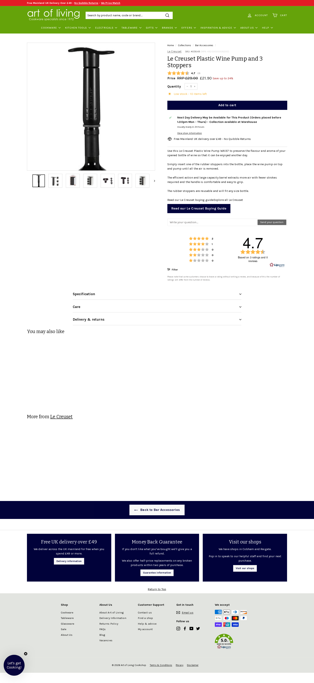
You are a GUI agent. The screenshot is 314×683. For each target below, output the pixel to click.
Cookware (49, 27)
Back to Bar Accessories (159, 510)
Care (76, 307)
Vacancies (105, 640)
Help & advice (147, 623)
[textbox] (212, 222)
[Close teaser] (25, 654)
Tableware (130, 27)
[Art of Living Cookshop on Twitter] (198, 628)
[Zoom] (91, 106)
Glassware (67, 623)
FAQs (102, 629)
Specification (84, 294)
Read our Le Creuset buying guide (190, 200)
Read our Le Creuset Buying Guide (199, 208)
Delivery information (69, 561)
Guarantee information (157, 572)
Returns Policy (108, 623)
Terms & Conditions (161, 665)
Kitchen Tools (76, 27)
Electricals (104, 27)
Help (265, 27)
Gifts (150, 27)
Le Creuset (174, 51)
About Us (247, 27)
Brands (167, 27)
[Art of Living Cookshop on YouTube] (191, 628)
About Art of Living (111, 612)
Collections (184, 45)
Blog (102, 634)
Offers (186, 27)
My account (145, 629)
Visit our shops (245, 568)
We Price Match (110, 3)
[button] (234, 642)
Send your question (272, 222)
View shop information (189, 133)
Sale (64, 629)
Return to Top (157, 589)
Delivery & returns (88, 320)
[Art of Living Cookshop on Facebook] (185, 628)
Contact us (145, 612)
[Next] (152, 180)
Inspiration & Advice (216, 27)
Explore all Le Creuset (228, 200)
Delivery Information (112, 618)
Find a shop (145, 618)
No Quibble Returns (86, 3)
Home (170, 45)
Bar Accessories (204, 45)
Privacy (179, 665)
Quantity (174, 86)
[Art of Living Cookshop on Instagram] (178, 628)
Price (171, 78)
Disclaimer (193, 665)
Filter (174, 269)
